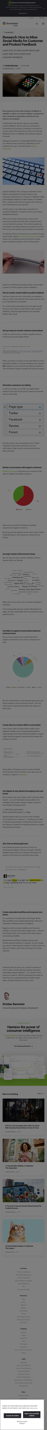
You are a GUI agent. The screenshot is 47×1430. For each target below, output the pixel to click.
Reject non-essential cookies (32, 1414)
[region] (22, 1414)
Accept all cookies (12, 1415)
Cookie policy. (33, 1408)
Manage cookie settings (22, 1422)
